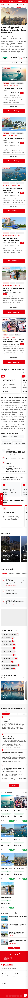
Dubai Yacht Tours (8, 651)
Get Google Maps (10, 585)
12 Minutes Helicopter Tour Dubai (7, 811)
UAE (8, 7)
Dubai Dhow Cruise (8, 655)
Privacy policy (6, 992)
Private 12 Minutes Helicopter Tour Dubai (20, 869)
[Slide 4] (15, 79)
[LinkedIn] (21, 996)
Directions (4, 573)
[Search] (13, 5)
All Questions (6, 713)
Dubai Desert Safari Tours (10, 634)
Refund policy (13, 992)
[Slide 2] (13, 79)
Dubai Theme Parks (8, 644)
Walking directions (10, 595)
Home (3, 7)
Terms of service (20, 992)
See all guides (14, 948)
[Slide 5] (16, 79)
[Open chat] (25, 995)
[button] (1, 499)
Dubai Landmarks (7, 641)
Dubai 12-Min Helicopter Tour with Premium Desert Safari (13, 341)
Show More (14, 785)
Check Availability (13, 111)
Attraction (13, 713)
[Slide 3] (14, 79)
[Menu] (26, 4)
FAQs (22, 62)
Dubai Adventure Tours (9, 658)
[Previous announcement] (2, 1)
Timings (18, 573)
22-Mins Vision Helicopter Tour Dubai (20, 840)
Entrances (11, 573)
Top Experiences (5, 62)
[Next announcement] (25, 1)
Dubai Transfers (7, 661)
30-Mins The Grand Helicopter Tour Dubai (11, 239)
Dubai (12, 7)
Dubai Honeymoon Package (10, 665)
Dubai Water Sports (8, 668)
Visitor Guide (16, 62)
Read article (12, 920)
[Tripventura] (7, 964)
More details (13, 106)
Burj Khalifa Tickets (8, 648)
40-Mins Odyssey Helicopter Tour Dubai (7, 898)
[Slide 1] (12, 79)
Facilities (24, 573)
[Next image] (12, 801)
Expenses (21, 713)
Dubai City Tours (7, 637)
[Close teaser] (3, 492)
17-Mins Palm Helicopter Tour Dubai (7, 840)
